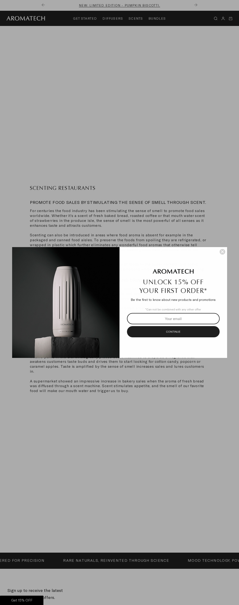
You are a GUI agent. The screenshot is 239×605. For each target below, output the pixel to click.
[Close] (222, 252)
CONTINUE (173, 331)
